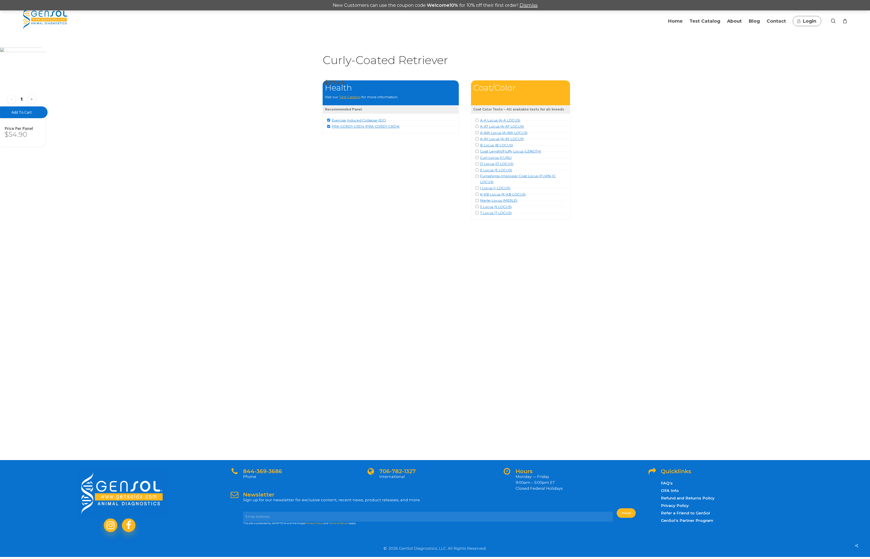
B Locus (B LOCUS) (496, 145)
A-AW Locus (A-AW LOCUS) (504, 133)
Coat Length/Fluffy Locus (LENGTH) (510, 151)
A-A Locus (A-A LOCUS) (500, 120)
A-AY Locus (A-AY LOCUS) (502, 139)
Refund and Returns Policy (688, 498)
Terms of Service (338, 523)
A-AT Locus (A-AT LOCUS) (502, 126)
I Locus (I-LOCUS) (495, 188)
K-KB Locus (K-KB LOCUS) (503, 194)
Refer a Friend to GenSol (685, 513)
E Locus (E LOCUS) (496, 170)
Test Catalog (349, 97)
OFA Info (670, 490)
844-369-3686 (262, 471)
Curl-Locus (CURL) (496, 158)
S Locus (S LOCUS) (496, 207)
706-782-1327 (397, 471)
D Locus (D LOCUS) (497, 164)
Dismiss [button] (529, 5)
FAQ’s (667, 483)
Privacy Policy (314, 523)
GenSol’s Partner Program (687, 520)
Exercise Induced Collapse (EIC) (359, 120)
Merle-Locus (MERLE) (498, 200)
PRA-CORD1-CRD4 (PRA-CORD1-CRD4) (366, 126)
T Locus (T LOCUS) (496, 213)
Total (10, 128)
